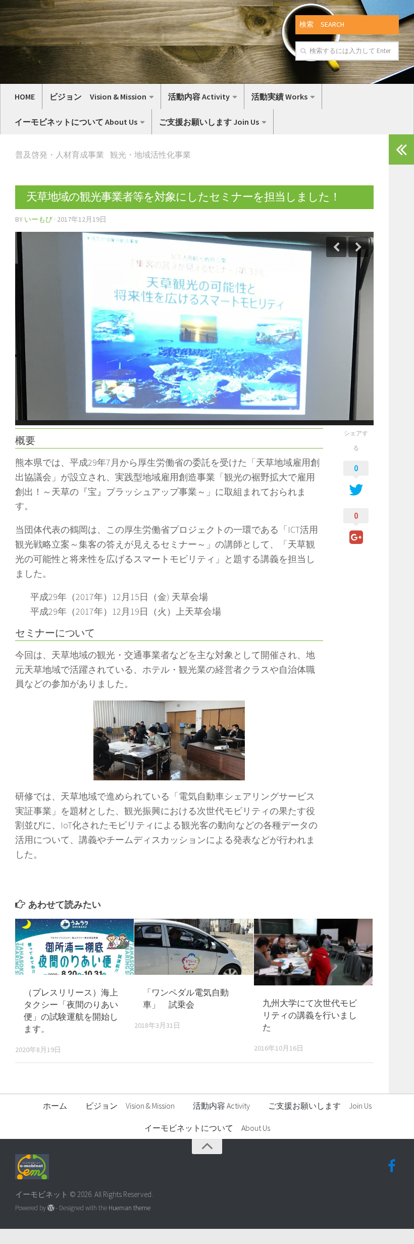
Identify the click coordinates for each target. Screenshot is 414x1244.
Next (358, 247)
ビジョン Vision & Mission (97, 96)
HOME (25, 96)
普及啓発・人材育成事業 (59, 155)
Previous (336, 247)
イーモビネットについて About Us (76, 122)
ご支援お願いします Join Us (209, 122)
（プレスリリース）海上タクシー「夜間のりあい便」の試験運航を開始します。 (71, 1010)
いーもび (38, 219)
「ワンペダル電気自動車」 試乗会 (186, 998)
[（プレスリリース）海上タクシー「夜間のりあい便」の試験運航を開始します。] (74, 947)
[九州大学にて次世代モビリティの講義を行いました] (313, 952)
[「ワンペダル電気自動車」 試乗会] (193, 947)
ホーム (55, 1106)
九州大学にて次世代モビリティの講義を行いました (310, 1015)
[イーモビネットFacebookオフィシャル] (392, 1166)
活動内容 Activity (199, 96)
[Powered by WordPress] (50, 1208)
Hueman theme (129, 1208)
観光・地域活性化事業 (150, 155)
